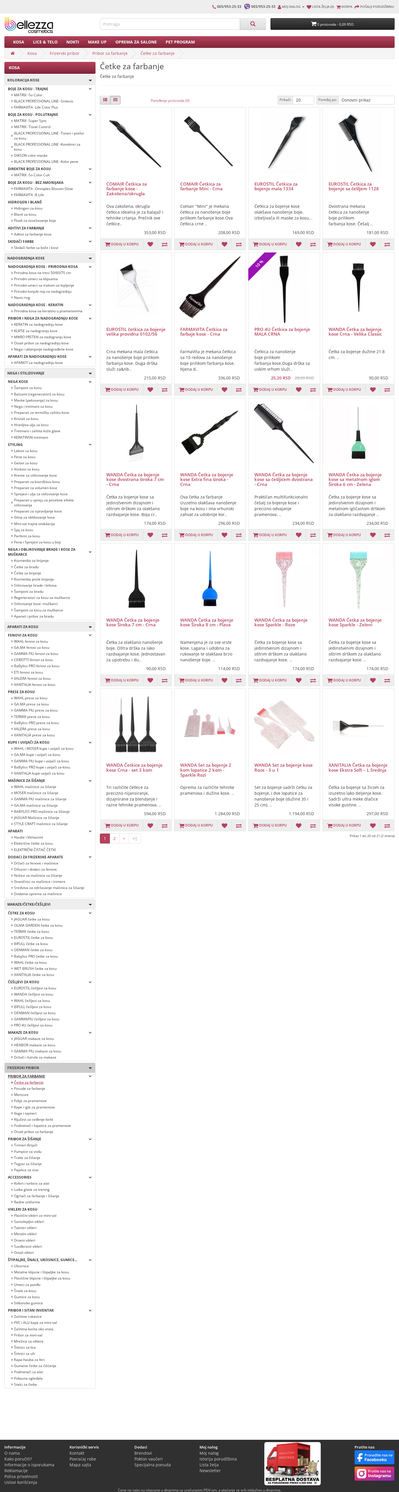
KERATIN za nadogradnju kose (38, 324)
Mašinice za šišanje (26, 780)
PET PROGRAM (180, 42)
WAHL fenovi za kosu (31, 641)
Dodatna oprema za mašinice (38, 893)
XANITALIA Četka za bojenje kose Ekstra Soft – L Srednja (358, 767)
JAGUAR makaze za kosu (34, 1038)
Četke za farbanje (157, 53)
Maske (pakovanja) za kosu (36, 400)
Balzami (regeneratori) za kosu (39, 394)
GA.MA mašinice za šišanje (36, 805)
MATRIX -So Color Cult (32, 174)
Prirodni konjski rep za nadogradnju (43, 291)
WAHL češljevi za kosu (32, 1000)
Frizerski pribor (64, 53)
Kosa (18, 42)
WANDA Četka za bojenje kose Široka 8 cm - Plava (206, 622)
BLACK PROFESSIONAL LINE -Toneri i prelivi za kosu (49, 136)
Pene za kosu (24, 456)
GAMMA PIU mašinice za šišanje (40, 798)
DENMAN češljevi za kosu (34, 1012)
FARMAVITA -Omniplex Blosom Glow (43, 188)
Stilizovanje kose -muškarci (36, 603)
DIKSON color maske (31, 155)
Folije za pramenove (30, 1100)
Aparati (15, 831)
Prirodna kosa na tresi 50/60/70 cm (42, 272)
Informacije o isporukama (29, 1464)
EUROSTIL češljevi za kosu (35, 988)
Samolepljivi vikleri (29, 1221)
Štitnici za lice (25, 1347)
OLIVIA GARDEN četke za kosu (38, 925)
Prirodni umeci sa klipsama (36, 278)
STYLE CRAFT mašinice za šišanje (41, 823)
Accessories (20, 1177)
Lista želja (209, 1464)
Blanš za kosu (25, 214)
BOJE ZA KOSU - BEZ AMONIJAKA (35, 182)
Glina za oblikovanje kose (34, 517)
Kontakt (77, 1453)
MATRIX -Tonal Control (32, 126)
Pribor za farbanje (110, 53)
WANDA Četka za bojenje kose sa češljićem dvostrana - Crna (283, 479)
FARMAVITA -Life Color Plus (36, 107)
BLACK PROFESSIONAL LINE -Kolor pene (46, 161)
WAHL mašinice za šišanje (35, 786)
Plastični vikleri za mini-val (35, 1215)
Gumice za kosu (27, 1296)
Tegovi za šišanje (28, 1163)
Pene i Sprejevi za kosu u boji (37, 542)
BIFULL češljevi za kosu (32, 1006)
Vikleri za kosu (22, 1209)
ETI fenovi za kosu (28, 672)
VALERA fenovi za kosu (32, 678)
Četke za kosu (21, 913)
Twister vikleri (25, 1227)
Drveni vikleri (24, 1240)
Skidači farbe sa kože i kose (36, 247)
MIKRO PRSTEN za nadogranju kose (42, 336)
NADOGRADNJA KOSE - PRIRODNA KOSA (43, 266)
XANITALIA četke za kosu (34, 974)
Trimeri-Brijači (25, 1145)
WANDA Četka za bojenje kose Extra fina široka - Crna (206, 479)
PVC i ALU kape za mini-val (35, 1322)
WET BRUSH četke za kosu (35, 968)
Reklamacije (16, 1470)
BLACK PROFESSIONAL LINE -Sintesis (43, 101)
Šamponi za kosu (27, 387)
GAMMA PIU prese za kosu (36, 710)
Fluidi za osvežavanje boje (35, 220)
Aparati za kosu (21, 626)
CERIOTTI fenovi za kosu (33, 659)
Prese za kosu (21, 691)
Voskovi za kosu (26, 469)
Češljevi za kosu (23, 981)
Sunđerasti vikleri (28, 1246)
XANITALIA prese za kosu (34, 735)
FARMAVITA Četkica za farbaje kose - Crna (204, 331)
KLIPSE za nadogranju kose (36, 330)
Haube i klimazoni (28, 837)
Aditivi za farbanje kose (33, 234)
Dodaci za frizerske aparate (35, 857)
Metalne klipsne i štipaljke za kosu (41, 1272)
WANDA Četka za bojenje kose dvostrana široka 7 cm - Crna (135, 479)
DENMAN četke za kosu (33, 949)
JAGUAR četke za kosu (32, 919)
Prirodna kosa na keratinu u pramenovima (48, 310)
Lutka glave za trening (32, 1189)
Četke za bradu (26, 566)
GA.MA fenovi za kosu (31, 647)
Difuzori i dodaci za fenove (35, 869)
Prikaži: (285, 99)
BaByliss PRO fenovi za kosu (36, 665)
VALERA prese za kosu (32, 728)
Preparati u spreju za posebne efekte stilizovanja (44, 503)
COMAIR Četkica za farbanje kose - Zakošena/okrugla (126, 188)
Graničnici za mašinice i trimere (39, 881)
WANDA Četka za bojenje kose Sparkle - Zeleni (355, 622)
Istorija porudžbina (218, 1459)
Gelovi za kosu (25, 463)
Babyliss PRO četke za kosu (36, 956)
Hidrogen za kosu (28, 208)
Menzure (21, 1094)
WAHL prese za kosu (30, 698)
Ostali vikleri (24, 1252)
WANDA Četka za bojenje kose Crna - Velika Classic (355, 331)
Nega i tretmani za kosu (33, 406)
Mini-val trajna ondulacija (34, 523)
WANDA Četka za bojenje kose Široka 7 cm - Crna (132, 622)
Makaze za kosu (23, 1032)
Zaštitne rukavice (28, 1316)
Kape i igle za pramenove (34, 1107)
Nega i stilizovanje (24, 373)
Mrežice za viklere (29, 1341)
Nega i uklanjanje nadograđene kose (43, 349)
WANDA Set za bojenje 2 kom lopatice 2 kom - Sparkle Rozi (205, 770)
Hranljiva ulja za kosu (31, 424)
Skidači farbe (21, 241)
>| (135, 838)
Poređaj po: (327, 99)
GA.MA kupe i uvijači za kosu (37, 754)
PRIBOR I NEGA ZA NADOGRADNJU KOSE (43, 318)
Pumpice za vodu (27, 1151)
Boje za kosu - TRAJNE (28, 88)
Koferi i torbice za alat (31, 1183)
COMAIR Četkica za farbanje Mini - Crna (201, 186)
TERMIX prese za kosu (32, 716)
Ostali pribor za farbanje (33, 1131)
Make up (97, 42)
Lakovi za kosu (25, 450)
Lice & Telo (45, 42)
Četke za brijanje (27, 573)
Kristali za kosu (26, 418)
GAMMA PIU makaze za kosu (37, 1051)
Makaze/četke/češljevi (28, 904)
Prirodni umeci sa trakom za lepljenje (44, 285)
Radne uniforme (27, 1202)
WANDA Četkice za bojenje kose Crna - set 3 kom (134, 767)
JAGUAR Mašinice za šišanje (36, 817)
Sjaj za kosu (23, 529)
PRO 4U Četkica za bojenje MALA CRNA (282, 331)
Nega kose (18, 381)
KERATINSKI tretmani (31, 437)
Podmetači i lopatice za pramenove (42, 1125)
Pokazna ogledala (28, 1378)
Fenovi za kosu (22, 635)
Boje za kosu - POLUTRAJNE (33, 114)
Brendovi (143, 1453)
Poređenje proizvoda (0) (170, 100)
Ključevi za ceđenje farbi (33, 1119)
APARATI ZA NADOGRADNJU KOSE (37, 356)
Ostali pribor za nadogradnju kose (41, 343)
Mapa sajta (80, 1464)
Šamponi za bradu (29, 591)
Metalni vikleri (25, 1233)
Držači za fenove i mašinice (36, 863)
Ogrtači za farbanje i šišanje (36, 1195)
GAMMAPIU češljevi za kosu (36, 1019)
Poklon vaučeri (148, 1459)
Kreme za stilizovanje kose (35, 475)
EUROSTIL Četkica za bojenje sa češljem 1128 (354, 186)
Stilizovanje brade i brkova (35, 585)
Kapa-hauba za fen (29, 1359)
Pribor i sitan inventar (31, 1310)
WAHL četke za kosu (30, 962)
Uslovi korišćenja (20, 1482)
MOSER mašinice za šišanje (36, 792)
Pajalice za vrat (26, 1169)
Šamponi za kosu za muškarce (38, 610)
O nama (12, 1453)
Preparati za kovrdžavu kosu (37, 481)
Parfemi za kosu (27, 536)
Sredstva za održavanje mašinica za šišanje (49, 887)
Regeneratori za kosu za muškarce (42, 597)
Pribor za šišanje (24, 1139)
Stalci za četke (25, 1384)
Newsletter (210, 1470)
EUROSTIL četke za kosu (33, 937)
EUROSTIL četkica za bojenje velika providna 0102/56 (136, 331)
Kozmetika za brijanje (31, 560)
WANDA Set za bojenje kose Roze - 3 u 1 (283, 767)
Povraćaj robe (83, 1459)
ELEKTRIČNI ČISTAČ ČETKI (35, 849)
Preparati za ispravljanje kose (38, 511)
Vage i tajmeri (25, 1113)
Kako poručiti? (18, 1459)
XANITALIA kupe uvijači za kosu (39, 773)
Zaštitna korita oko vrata (33, 1329)
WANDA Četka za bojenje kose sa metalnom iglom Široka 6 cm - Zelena (355, 479)
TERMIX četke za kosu (31, 931)
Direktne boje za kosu (29, 168)
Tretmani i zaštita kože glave (37, 430)
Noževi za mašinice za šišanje (38, 875)
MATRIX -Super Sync (30, 120)
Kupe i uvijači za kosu (28, 742)
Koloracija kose (22, 80)
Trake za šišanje (27, 1157)
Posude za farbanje (29, 1088)
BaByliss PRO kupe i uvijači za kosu (42, 767)
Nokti (72, 42)
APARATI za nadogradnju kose (38, 362)
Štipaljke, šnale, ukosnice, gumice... (42, 1259)
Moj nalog (209, 1453)
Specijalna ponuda (152, 1464)
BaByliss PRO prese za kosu (36, 722)
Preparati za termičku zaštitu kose (41, 412)
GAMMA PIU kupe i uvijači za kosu (41, 761)
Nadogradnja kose (25, 258)
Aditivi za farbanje (26, 228)
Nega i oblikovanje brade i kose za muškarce (41, 552)
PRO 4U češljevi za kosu (33, 1025)
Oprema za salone (136, 42)
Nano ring (22, 297)
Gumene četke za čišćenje (35, 1365)
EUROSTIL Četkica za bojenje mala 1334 (276, 186)
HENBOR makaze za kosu (34, 1045)
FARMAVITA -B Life (29, 194)
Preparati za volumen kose (35, 487)
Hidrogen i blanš (25, 202)
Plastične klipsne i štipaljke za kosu (42, 1278)
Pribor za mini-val (28, 1335)
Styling (15, 444)
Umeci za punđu (27, 1284)
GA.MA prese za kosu (31, 704)
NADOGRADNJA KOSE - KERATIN (35, 304)
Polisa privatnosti (21, 1476)
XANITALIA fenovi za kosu (34, 684)
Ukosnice (21, 1265)
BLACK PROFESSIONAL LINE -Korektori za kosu (47, 147)
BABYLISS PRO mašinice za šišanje (42, 811)
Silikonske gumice (28, 1303)
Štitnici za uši (24, 1353)
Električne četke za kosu (33, 843)
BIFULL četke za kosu (31, 943)
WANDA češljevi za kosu (33, 994)
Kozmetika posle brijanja (34, 579)
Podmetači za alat (28, 1371)
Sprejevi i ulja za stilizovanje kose (41, 493)
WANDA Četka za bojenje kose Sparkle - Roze (281, 622)
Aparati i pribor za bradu (34, 616)
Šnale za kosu (25, 1290)
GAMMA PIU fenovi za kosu (36, 653)
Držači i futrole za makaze (35, 1057)
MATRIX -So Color (28, 95)
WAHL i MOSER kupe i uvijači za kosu (43, 748)
